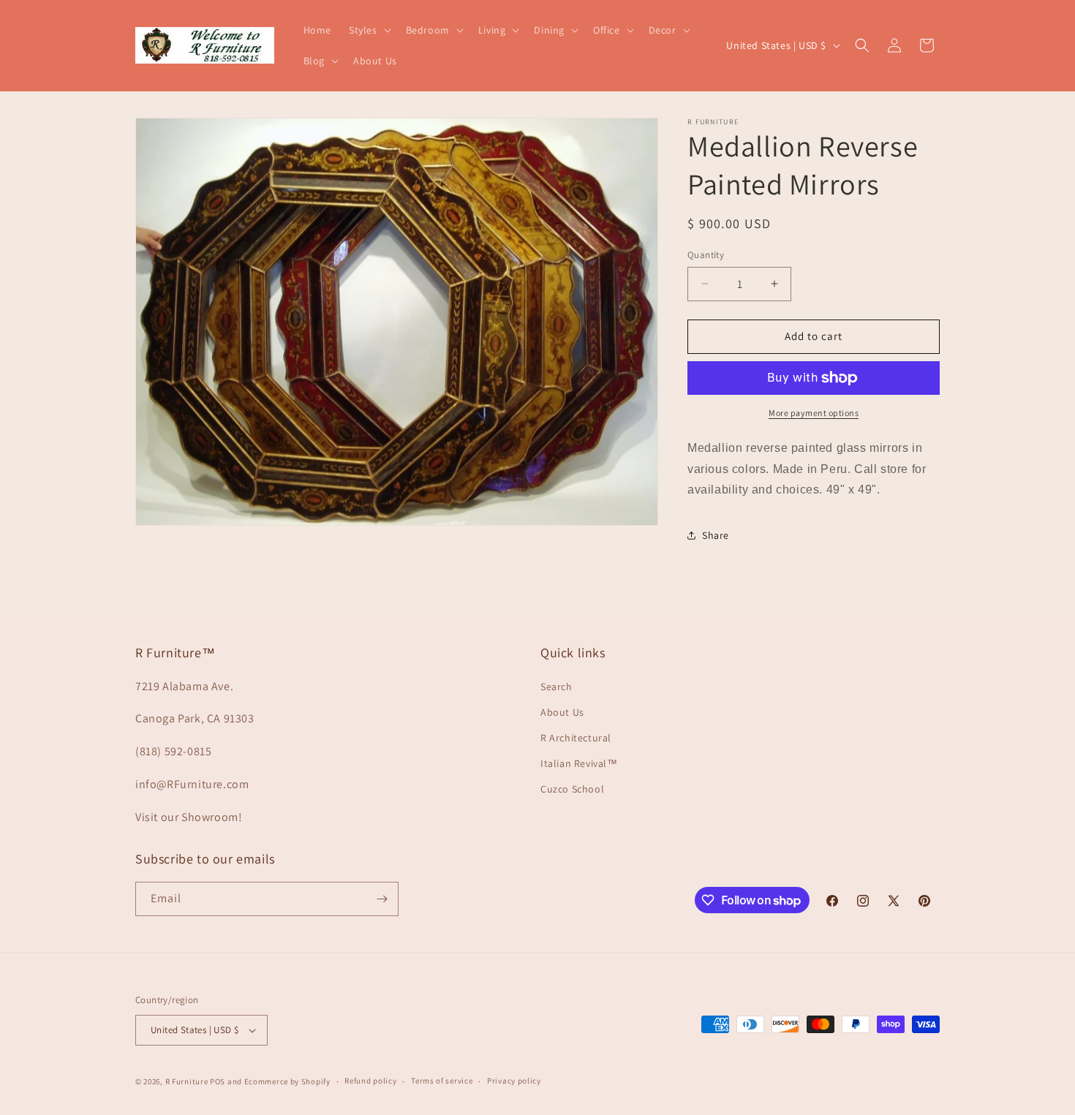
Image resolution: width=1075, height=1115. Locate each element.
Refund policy (370, 1081)
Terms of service (441, 1081)
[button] (368, 30)
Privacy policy (514, 1081)
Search (556, 686)
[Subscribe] (382, 899)
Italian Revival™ (579, 763)
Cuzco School (572, 788)
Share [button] (715, 535)
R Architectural (575, 737)
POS (217, 1081)
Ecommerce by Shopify (287, 1081)
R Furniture (186, 1081)
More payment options (814, 412)
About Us (562, 712)
